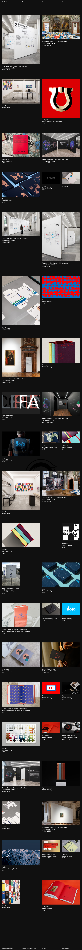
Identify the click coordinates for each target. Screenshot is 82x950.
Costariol (5, 2)
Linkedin (45, 948)
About (44, 2)
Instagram (65, 948)
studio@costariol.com (29, 948)
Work (23, 2)
